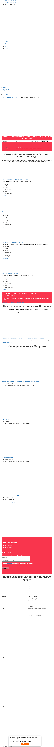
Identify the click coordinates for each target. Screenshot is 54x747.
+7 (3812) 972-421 (33, 602)
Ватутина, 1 (18, 3)
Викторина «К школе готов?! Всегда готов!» (14, 496)
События (6, 45)
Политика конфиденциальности (39, 585)
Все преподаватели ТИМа (9, 342)
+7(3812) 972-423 (9, 3)
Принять (25, 744)
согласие (12, 148)
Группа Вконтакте (6, 550)
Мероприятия (34, 590)
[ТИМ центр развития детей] (27, 23)
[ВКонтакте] (37, 594)
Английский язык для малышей (10, 273)
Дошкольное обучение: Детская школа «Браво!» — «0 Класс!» (19, 211)
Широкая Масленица (7, 457)
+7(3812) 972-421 (9, 1)
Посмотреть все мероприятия (10, 502)
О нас (6, 41)
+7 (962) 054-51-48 (33, 604)
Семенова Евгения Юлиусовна (36, 338)
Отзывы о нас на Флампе (8, 591)
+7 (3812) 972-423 (7, 547)
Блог (5, 46)
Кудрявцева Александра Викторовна (12, 338)
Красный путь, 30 (19, 1)
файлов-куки (22, 738)
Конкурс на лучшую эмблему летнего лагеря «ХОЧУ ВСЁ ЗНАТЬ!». (20, 381)
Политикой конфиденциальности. (18, 565)
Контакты (7, 48)
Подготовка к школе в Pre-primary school (13, 242)
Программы (7, 43)
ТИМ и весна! (5, 419)
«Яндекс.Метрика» (17, 740)
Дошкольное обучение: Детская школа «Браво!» (15, 179)
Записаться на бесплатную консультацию (13, 302)
